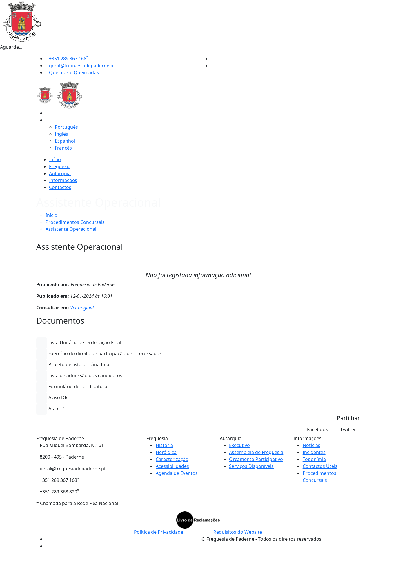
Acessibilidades (172, 466)
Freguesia (59, 166)
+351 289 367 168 (68, 58)
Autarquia (60, 173)
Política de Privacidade (158, 532)
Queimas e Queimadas (74, 72)
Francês (63, 148)
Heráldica (166, 452)
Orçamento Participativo (256, 459)
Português (66, 127)
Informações (63, 180)
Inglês (61, 134)
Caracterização (172, 459)
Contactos (60, 187)
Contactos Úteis (320, 466)
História (164, 445)
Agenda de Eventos (177, 473)
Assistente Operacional (71, 229)
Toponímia (314, 459)
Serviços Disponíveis (251, 466)
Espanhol (65, 141)
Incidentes (314, 452)
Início (55, 159)
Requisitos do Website (237, 532)
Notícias (311, 445)
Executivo (239, 445)
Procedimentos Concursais (75, 222)
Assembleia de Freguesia (256, 452)
